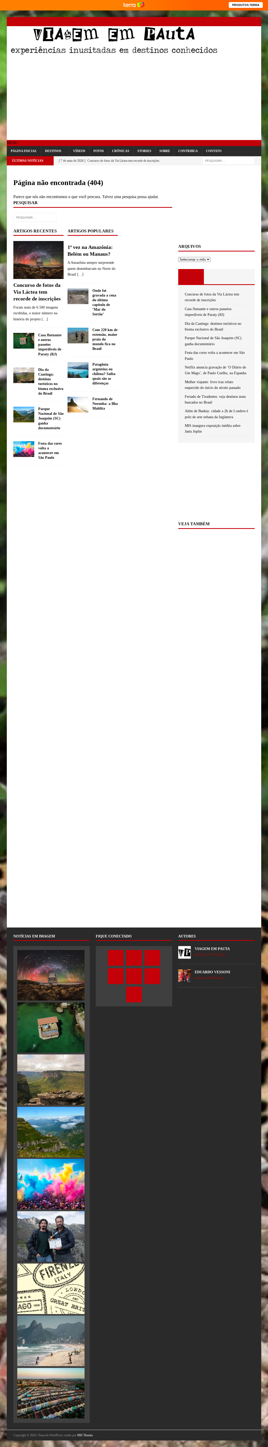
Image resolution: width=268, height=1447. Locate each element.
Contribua (188, 151)
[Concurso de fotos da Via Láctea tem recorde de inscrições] (38, 260)
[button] (12, 143)
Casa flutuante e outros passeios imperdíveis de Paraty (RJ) (50, 344)
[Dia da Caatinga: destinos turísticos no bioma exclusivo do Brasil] (23, 375)
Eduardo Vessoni (212, 972)
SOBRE (164, 151)
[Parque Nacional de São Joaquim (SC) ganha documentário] (23, 414)
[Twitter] (210, 21)
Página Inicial (24, 151)
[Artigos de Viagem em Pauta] (184, 956)
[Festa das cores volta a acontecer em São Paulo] (23, 449)
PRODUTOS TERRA (245, 5)
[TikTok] (247, 21)
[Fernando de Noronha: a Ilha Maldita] (78, 404)
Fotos (98, 151)
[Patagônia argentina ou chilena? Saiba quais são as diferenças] (78, 370)
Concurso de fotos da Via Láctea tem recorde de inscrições (37, 291)
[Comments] (242, 276)
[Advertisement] (134, 98)
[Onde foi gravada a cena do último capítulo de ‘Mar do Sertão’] (78, 296)
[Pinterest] (238, 21)
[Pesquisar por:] (228, 161)
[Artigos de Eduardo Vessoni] (184, 979)
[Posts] (191, 276)
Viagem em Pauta (212, 949)
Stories (144, 151)
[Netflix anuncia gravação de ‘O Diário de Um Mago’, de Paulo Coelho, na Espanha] (51, 1236)
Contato (213, 151)
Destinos (53, 151)
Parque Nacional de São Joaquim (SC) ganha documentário (51, 418)
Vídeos (79, 151)
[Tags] (216, 276)
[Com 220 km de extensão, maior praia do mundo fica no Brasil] (78, 335)
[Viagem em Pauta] (114, 53)
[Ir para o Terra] (134, 5)
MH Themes (85, 1435)
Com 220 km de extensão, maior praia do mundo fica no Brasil (105, 339)
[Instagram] (220, 21)
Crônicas (120, 151)
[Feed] (256, 21)
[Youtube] (229, 21)
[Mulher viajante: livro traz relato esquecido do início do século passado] (51, 1289)
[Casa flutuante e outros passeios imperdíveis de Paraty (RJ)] (23, 341)
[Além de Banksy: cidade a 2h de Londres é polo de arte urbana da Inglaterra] (51, 1393)
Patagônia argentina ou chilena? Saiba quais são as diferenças (103, 374)
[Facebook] (201, 21)
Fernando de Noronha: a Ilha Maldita (105, 403)
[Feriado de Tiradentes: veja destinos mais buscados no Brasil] (51, 1341)
